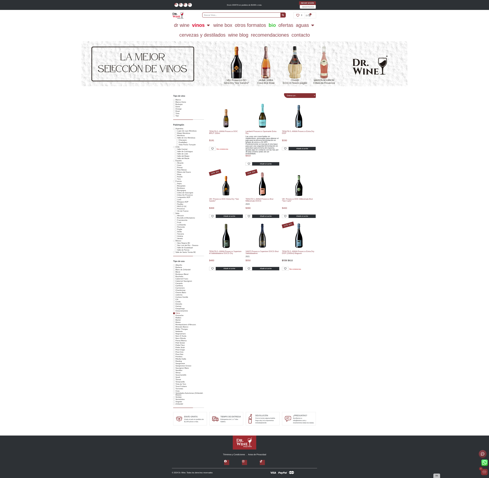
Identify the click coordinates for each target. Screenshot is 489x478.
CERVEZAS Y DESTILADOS (202, 35)
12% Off (215, 172)
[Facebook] (176, 5)
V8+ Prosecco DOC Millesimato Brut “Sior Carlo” (297, 200)
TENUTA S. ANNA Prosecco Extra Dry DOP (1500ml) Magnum (298, 252)
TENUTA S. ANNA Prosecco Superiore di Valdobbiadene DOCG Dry (225, 252)
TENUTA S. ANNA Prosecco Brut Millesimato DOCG (259, 200)
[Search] (283, 15)
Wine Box (222, 25)
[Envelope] (190, 5)
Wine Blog (238, 35)
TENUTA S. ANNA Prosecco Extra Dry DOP (298, 132)
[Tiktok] (185, 5)
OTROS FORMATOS (250, 25)
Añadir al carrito (266, 164)
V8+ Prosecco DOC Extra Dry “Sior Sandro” (224, 200)
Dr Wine (181, 25)
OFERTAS (285, 25)
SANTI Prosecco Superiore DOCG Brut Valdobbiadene (262, 252)
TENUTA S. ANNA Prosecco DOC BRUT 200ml (223, 132)
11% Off (251, 172)
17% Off (288, 225)
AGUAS (302, 25)
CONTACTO (300, 35)
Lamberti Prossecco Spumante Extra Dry (261, 132)
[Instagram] (181, 5)
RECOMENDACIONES (270, 35)
